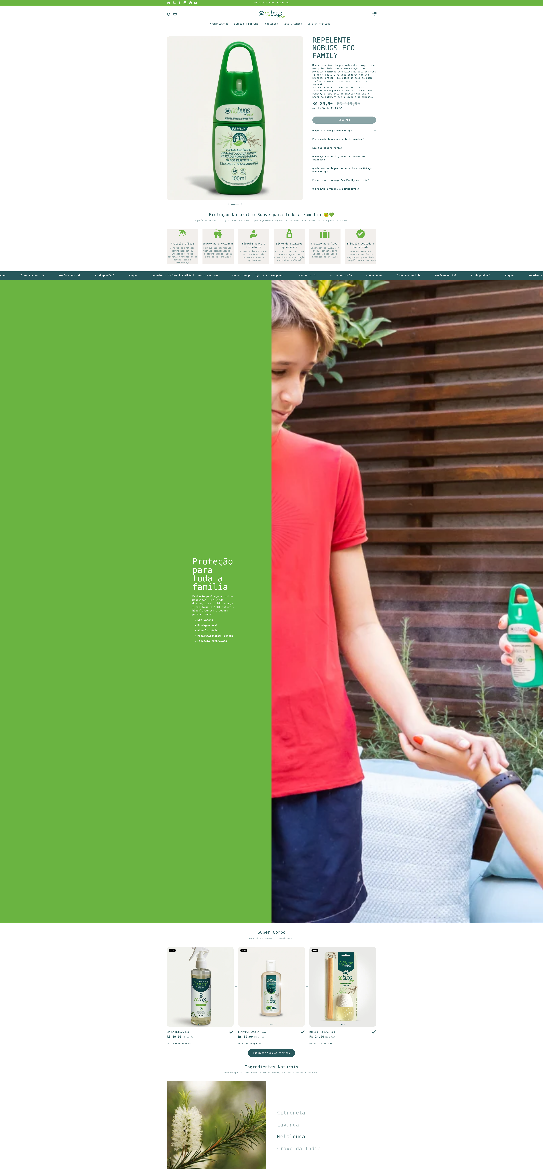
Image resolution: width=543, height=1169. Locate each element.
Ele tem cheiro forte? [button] (327, 148)
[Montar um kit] (175, 14)
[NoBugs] (271, 14)
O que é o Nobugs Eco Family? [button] (332, 130)
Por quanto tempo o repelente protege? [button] (338, 139)
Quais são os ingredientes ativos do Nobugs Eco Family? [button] (342, 170)
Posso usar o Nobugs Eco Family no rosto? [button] (340, 180)
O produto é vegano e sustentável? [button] (335, 189)
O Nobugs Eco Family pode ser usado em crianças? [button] (338, 158)
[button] (168, 14)
